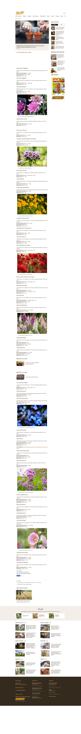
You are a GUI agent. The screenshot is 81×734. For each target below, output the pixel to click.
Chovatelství (42, 16)
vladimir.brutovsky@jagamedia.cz (55, 694)
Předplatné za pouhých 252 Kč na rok (58, 98)
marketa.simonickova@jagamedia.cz (55, 687)
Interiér (24, 16)
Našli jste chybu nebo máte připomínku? (25, 584)
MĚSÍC (61, 24)
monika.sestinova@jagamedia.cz (38, 685)
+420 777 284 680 (52, 692)
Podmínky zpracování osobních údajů (21, 684)
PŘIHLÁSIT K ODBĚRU (20, 698)
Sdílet (19, 575)
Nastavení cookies (18, 683)
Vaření (52, 16)
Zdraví (48, 16)
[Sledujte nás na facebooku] (63, 13)
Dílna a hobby (35, 16)
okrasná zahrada (27, 582)
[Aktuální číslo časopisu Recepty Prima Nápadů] (58, 95)
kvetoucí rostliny (21, 582)
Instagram (23, 690)
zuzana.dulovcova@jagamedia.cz (38, 690)
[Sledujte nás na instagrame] (65, 13)
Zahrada (29, 16)
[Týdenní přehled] (22, 576)
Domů (16, 18)
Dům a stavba (18, 16)
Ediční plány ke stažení (52, 696)
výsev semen (38, 582)
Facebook (18, 690)
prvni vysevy (33, 582)
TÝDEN (55, 24)
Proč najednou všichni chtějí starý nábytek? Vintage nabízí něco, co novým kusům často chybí (60, 56)
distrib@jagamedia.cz (36, 694)
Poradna (57, 16)
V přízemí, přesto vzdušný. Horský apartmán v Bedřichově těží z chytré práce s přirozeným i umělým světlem (61, 63)
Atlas (62, 16)
